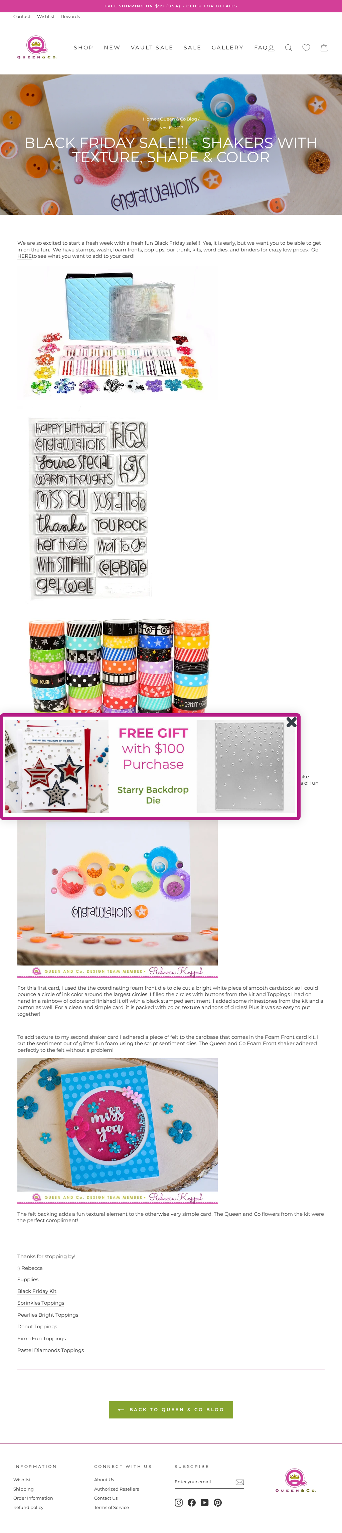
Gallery (228, 47)
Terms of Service (111, 1507)
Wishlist (45, 16)
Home (150, 119)
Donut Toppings (37, 1326)
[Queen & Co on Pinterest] (218, 1503)
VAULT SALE (152, 47)
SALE (193, 47)
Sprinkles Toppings (40, 1303)
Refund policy (28, 1507)
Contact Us (106, 1498)
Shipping (23, 1489)
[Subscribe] (239, 1482)
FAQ (261, 47)
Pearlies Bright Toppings (47, 1315)
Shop (84, 47)
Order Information (33, 1498)
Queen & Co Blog (178, 119)
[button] (150, 766)
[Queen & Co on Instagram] (179, 1503)
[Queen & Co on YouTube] (205, 1503)
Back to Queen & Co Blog (176, 1409)
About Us (104, 1479)
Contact (21, 16)
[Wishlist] (306, 48)
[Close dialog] (291, 722)
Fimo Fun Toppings (41, 1338)
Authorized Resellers (116, 1489)
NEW (112, 47)
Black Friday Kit (36, 1291)
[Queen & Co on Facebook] (192, 1503)
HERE (24, 256)
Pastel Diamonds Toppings (50, 1350)
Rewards (70, 16)
